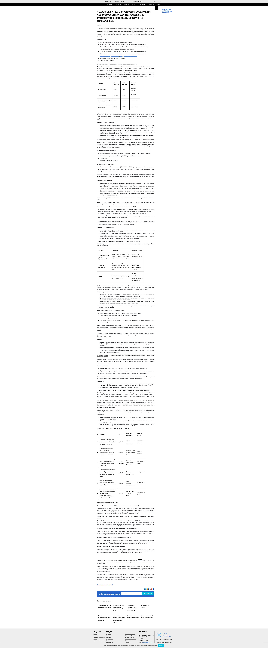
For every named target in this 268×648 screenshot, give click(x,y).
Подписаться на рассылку (99, 640)
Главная (109, 4)
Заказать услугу (157, 1)
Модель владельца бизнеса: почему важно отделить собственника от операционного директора (119, 619)
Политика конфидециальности (163, 640)
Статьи (95, 639)
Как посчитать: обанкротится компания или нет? (133, 617)
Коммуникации (109, 642)
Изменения (108, 637)
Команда (108, 640)
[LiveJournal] (150, 589)
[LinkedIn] (153, 589)
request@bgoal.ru (147, 642)
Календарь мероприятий (99, 637)
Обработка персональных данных (164, 642)
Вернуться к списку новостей (105, 585)
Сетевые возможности (130, 634)
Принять (161, 645)
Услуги (134, 4)
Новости (95, 635)
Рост (107, 635)
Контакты (151, 4)
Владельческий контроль (130, 635)
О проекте (118, 4)
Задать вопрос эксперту (138, 1)
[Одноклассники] (147, 589)
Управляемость (109, 639)
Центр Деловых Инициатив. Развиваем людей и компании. (167, 10)
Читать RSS (156, 8)
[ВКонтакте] (144, 589)
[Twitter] (146, 589)
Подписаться (148, 593)
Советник (127, 642)
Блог (158, 4)
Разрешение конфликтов (130, 639)
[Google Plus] (152, 589)
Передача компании (129, 637)
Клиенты (126, 4)
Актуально (142, 4)
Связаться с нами (119, 1)
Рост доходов (128, 640)
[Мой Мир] (149, 589)
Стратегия (108, 634)
